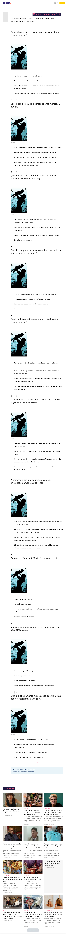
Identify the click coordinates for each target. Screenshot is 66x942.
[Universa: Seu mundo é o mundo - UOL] (7, 2)
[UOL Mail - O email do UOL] (55, 3)
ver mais (32, 930)
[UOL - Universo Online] (12, 2)
